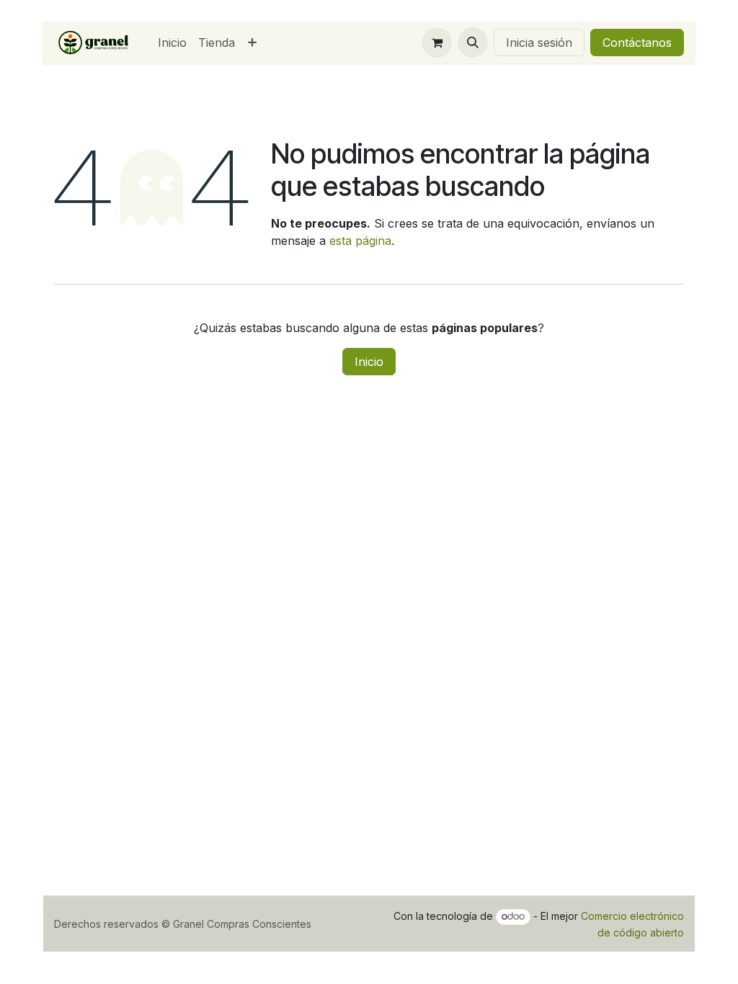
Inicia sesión (539, 42)
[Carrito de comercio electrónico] (437, 42)
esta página (360, 240)
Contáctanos (637, 42)
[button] (473, 42)
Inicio (369, 361)
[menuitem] (172, 42)
